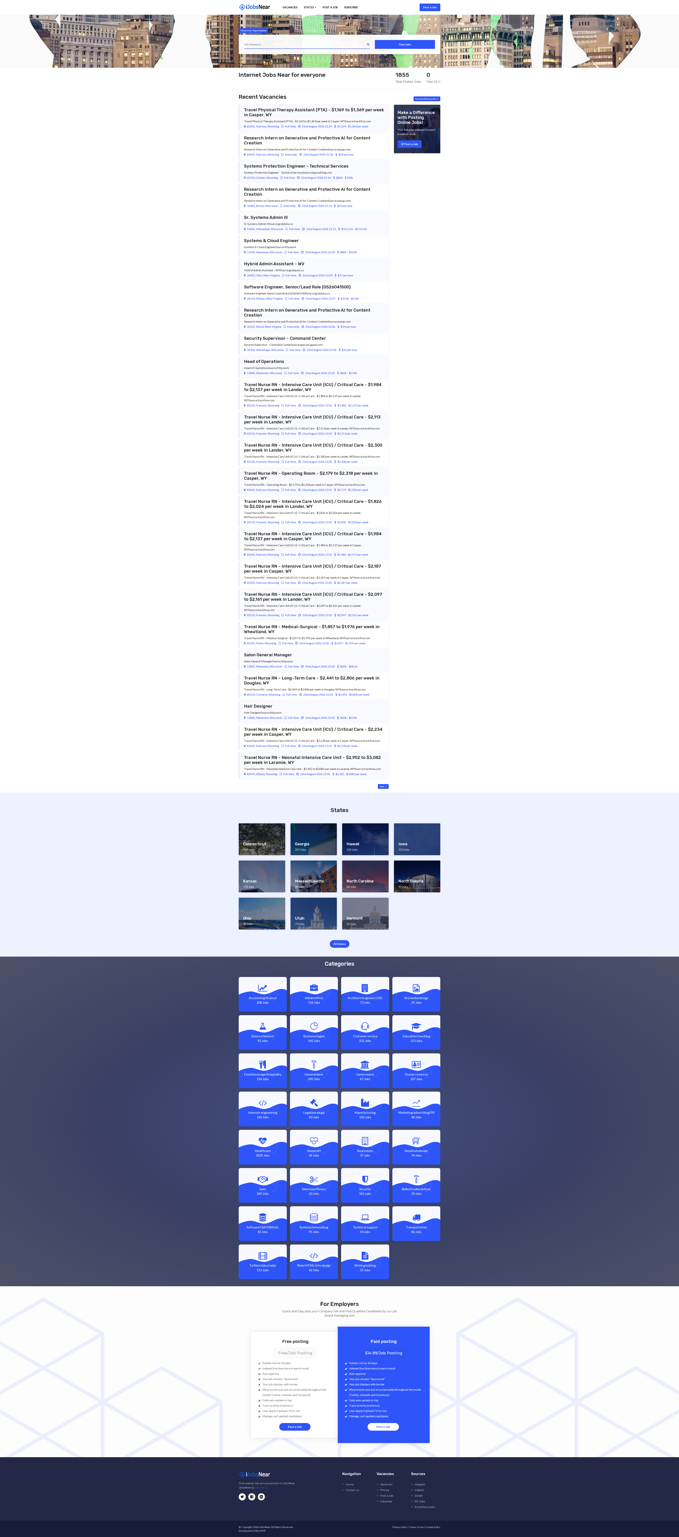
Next (382, 786)
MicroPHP (260, 1530)
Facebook (304, 1395)
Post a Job (430, 7)
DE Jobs (420, 1501)
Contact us (352, 1490)
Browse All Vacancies (425, 99)
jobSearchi (261, 1487)
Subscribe (351, 7)
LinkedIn (287, 1395)
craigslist (420, 1484)
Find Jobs (405, 44)
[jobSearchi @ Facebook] (261, 1496)
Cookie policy (433, 1527)
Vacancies (290, 7)
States (309, 7)
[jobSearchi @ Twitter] (242, 1496)
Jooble (419, 1495)
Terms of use (416, 1527)
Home (350, 1484)
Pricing (384, 1490)
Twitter (276, 1395)
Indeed (419, 1490)
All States (339, 943)
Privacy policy (399, 1527)
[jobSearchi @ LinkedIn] (252, 1496)
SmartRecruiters (425, 1507)
